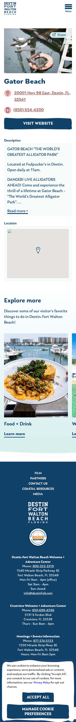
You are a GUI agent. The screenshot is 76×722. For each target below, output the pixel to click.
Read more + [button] (17, 211)
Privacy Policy (41, 682)
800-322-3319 (43, 566)
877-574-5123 (43, 641)
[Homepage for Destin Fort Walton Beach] (38, 512)
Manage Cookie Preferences (38, 712)
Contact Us (38, 483)
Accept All (38, 697)
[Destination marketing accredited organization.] (38, 537)
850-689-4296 (43, 610)
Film (38, 473)
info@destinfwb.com (38, 593)
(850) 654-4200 (28, 110)
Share (61, 35)
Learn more (14, 434)
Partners (38, 478)
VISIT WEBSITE (38, 124)
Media (38, 494)
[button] (38, 250)
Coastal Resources (38, 489)
